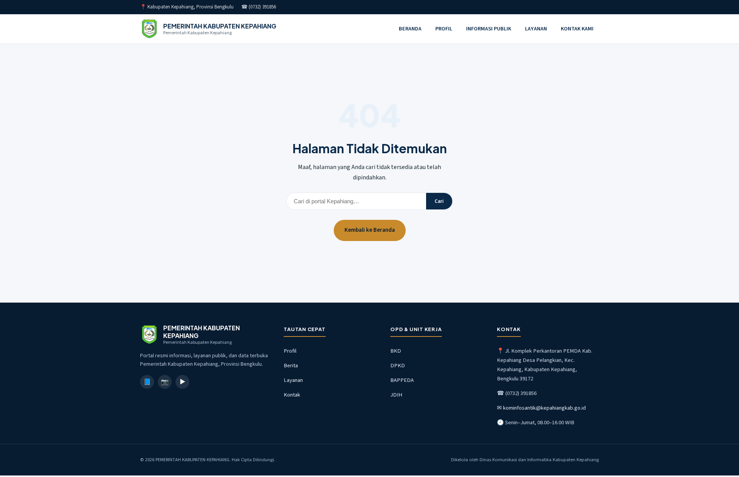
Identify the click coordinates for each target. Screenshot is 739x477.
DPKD (397, 366)
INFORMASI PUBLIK (488, 29)
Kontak (292, 395)
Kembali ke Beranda (369, 230)
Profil (290, 351)
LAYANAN (536, 29)
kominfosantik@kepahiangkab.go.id (544, 408)
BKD (395, 351)
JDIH (396, 395)
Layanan (293, 380)
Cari (439, 201)
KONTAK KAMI (577, 29)
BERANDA (410, 29)
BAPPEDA (402, 380)
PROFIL (443, 29)
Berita (291, 366)
